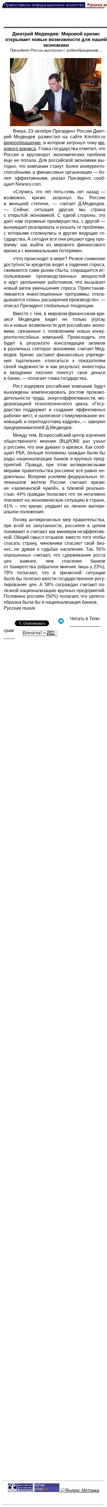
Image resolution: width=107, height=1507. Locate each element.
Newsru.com (28, 184)
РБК (20, 452)
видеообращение (22, 142)
